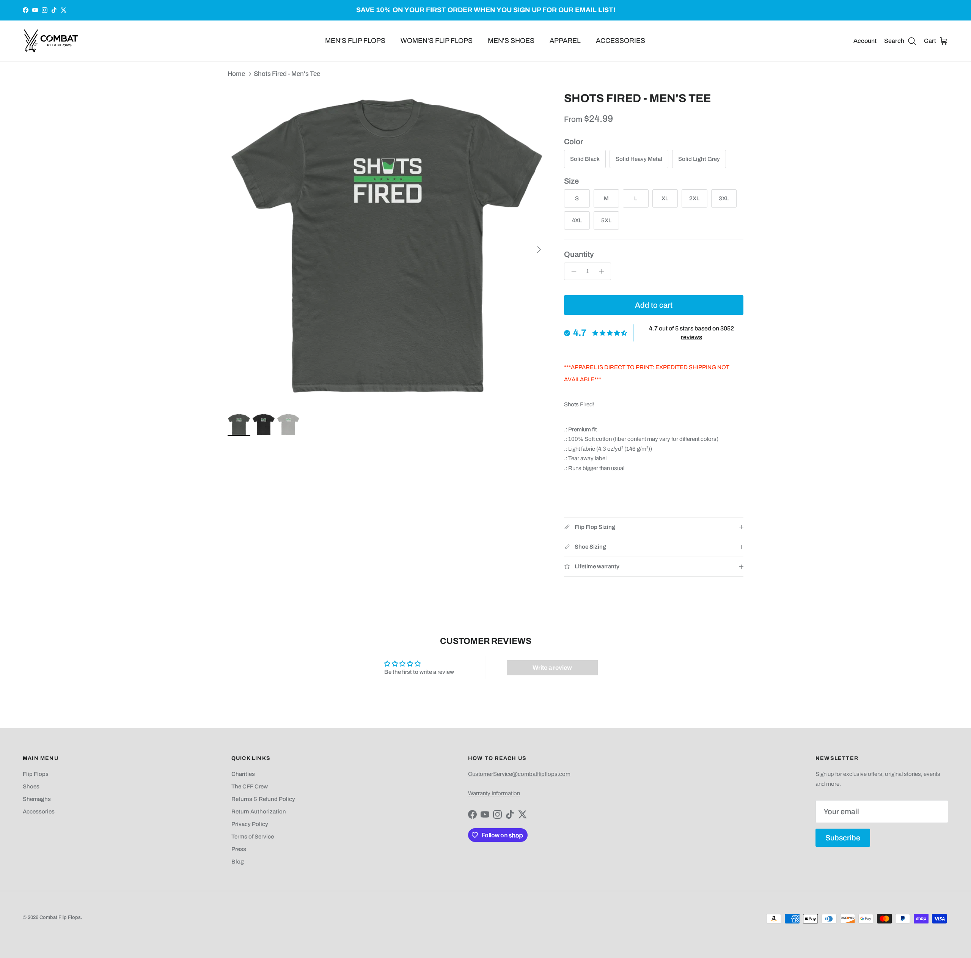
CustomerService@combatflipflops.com (519, 774)
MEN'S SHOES (511, 40)
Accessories (39, 812)
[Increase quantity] (603, 271)
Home (236, 73)
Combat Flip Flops (60, 917)
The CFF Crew (249, 786)
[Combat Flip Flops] (51, 40)
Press (238, 849)
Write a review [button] (552, 667)
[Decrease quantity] (571, 271)
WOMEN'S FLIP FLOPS (437, 40)
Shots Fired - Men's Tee (287, 73)
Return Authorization (258, 812)
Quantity (579, 254)
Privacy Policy (249, 824)
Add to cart (653, 305)
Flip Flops (36, 774)
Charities (243, 774)
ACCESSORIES (620, 40)
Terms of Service (252, 837)
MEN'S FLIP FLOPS (355, 40)
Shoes (31, 786)
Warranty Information (494, 793)
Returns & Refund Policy (263, 799)
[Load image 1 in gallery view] (387, 246)
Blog (237, 862)
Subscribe (842, 838)
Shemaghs (37, 799)
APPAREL (565, 40)
